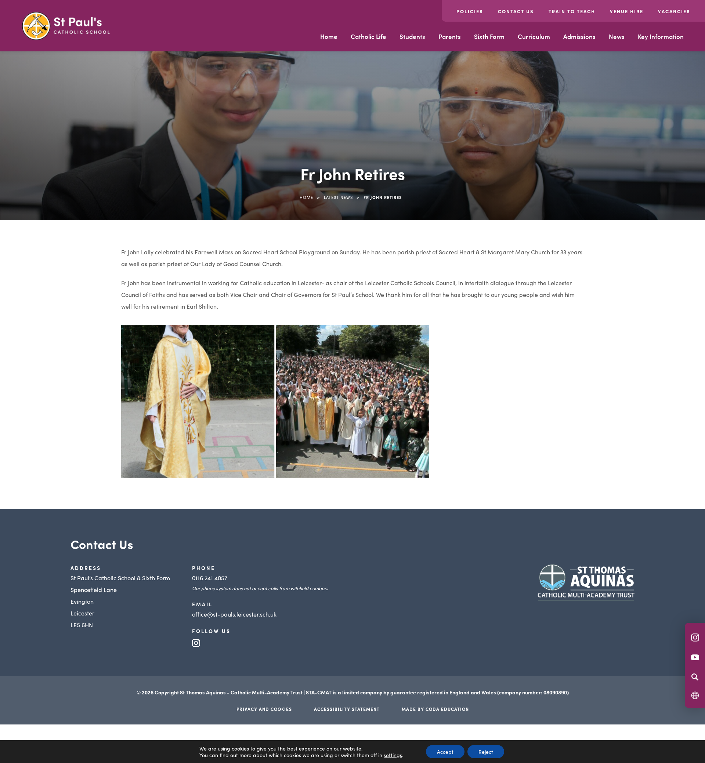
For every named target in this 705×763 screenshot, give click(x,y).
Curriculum (534, 36)
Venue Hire (626, 11)
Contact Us (516, 11)
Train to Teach (572, 11)
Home (328, 36)
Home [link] (306, 197)
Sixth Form (489, 36)
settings (393, 755)
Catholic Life (368, 36)
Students (412, 36)
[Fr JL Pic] (197, 401)
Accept (445, 751)
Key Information (661, 36)
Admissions (579, 36)
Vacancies (674, 11)
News (617, 36)
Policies (469, 11)
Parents (449, 36)
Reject (485, 751)
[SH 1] (352, 401)
